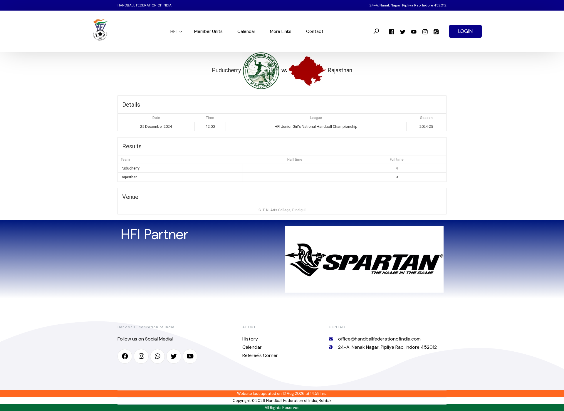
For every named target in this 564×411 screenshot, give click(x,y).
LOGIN (465, 31)
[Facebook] (391, 31)
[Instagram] (425, 31)
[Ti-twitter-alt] (173, 356)
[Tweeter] (402, 31)
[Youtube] (413, 31)
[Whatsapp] (436, 31)
